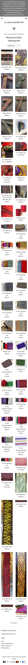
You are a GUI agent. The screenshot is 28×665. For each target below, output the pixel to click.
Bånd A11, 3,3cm (7, 136)
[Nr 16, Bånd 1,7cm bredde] (7, 477)
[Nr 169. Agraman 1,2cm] (21, 245)
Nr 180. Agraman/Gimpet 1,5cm (7, 372)
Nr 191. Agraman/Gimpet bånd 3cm (7, 447)
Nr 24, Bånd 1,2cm (21, 504)
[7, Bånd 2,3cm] (21, 170)
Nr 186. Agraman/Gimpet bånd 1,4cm (7, 409)
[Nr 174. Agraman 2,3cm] (21, 285)
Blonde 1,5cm (7, 351)
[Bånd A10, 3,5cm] (21, 104)
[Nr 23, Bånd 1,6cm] (7, 522)
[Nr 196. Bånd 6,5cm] (21, 58)
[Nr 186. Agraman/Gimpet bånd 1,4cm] (7, 401)
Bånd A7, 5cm (21, 90)
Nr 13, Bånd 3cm (7, 230)
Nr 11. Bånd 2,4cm (7, 219)
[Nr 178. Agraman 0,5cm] (21, 325)
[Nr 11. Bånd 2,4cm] (7, 211)
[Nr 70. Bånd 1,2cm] (21, 127)
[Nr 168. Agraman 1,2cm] (7, 244)
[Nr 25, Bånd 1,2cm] (7, 574)
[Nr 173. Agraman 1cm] (7, 286)
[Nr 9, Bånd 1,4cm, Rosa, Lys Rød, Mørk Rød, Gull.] (7, 189)
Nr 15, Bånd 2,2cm (21, 467)
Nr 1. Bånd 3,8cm (7, 159)
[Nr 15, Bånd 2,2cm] (21, 462)
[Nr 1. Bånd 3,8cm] (7, 150)
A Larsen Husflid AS (14, 22)
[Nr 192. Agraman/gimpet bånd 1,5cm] (21, 441)
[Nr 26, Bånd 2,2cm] (21, 574)
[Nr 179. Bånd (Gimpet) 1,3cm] (21, 345)
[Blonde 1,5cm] (7, 345)
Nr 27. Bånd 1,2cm (7, 609)
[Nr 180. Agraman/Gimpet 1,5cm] (7, 363)
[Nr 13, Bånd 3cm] (7, 226)
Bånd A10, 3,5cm (21, 113)
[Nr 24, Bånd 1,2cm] (21, 501)
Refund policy (5, 648)
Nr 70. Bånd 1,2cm (21, 136)
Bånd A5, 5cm (7, 90)
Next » (16, 623)
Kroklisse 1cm (21, 369)
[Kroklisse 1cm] (21, 363)
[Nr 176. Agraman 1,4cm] (21, 305)
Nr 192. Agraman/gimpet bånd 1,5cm (21, 450)
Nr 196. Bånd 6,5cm (21, 67)
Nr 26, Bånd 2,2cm (21, 599)
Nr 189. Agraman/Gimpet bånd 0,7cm (21, 429)
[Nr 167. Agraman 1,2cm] (21, 228)
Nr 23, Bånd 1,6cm (7, 546)
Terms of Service (6, 645)
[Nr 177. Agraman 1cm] (7, 325)
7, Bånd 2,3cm (21, 178)
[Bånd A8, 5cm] (7, 103)
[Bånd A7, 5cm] (21, 81)
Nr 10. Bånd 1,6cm (21, 200)
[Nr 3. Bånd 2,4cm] (21, 146)
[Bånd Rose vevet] (7, 57)
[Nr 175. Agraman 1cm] (7, 306)
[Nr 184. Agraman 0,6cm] (21, 384)
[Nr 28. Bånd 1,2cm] (21, 609)
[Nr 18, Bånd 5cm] (21, 483)
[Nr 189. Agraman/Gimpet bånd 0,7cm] (21, 420)
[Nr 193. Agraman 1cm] (7, 459)
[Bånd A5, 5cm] (7, 81)
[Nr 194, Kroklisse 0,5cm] (7, 384)
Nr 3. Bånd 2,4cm (21, 152)
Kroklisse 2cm (21, 218)
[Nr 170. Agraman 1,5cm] (7, 263)
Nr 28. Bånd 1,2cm (21, 616)
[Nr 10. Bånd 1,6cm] (21, 191)
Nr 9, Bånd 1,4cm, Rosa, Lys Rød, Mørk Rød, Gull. (7, 197)
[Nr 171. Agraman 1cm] (21, 266)
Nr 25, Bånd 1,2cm (7, 599)
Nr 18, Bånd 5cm (21, 494)
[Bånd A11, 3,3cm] (7, 127)
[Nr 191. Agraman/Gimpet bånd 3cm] (7, 440)
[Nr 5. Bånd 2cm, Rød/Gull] (7, 170)
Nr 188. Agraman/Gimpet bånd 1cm (7, 425)
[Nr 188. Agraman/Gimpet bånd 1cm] (7, 418)
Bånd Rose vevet (7, 67)
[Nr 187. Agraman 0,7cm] (21, 400)
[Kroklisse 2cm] (21, 210)
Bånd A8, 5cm (7, 113)
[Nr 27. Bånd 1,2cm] (7, 605)
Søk (2, 641)
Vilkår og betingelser (7, 643)
